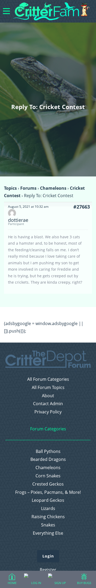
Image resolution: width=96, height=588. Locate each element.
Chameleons (53, 188)
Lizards (48, 508)
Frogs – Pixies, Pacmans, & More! (48, 492)
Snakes (48, 525)
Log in (36, 583)
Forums (28, 188)
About (48, 396)
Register (48, 570)
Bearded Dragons (48, 459)
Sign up (60, 583)
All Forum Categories (48, 379)
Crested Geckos (48, 484)
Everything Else (48, 533)
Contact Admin (48, 404)
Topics (10, 188)
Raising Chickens (48, 517)
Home (12, 583)
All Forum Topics (48, 387)
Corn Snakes (48, 476)
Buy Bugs (84, 583)
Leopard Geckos (48, 500)
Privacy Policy (48, 412)
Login (48, 556)
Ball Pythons (48, 451)
